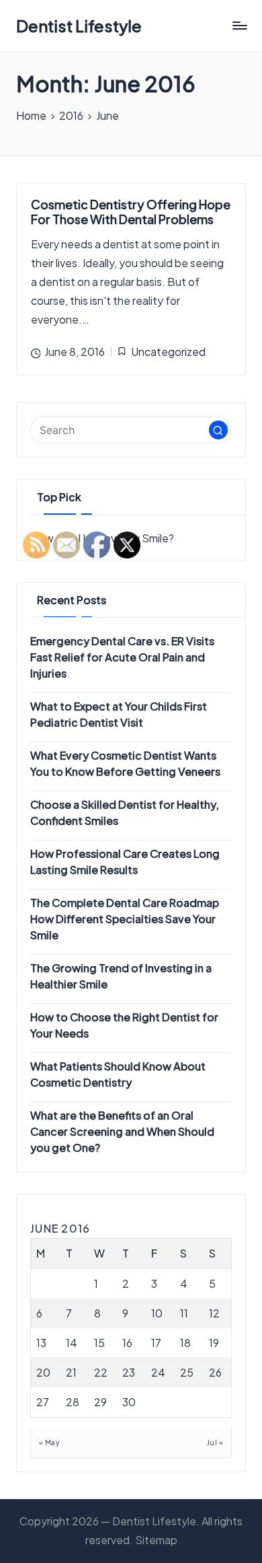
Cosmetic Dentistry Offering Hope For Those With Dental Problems (130, 211)
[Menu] (239, 26)
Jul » (215, 1442)
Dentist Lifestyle (79, 25)
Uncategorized (168, 351)
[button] (218, 430)
